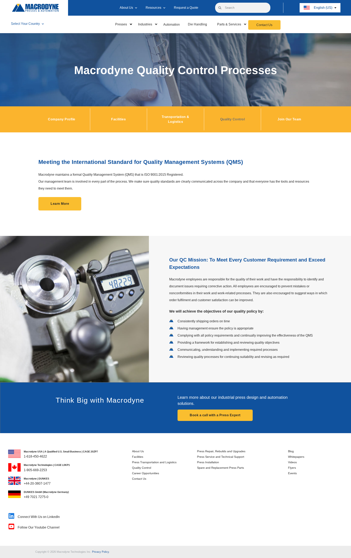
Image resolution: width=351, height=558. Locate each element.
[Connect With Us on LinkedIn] (11, 516)
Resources (153, 7)
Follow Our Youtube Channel (39, 527)
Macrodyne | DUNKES (36, 478)
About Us (126, 7)
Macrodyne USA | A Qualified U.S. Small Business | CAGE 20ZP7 (61, 451)
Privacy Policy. (101, 551)
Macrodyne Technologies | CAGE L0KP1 (47, 465)
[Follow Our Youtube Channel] (11, 526)
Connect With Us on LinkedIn (39, 517)
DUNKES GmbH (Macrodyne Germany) (46, 492)
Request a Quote (186, 7)
